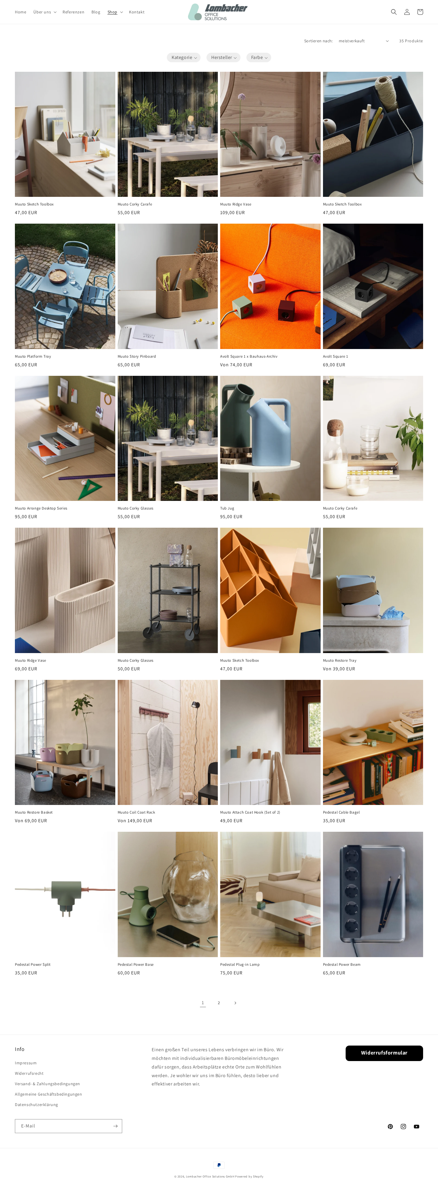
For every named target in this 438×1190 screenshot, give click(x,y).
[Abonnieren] (115, 1126)
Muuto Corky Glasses (135, 508)
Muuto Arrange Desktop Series (41, 508)
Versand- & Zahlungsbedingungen (47, 1083)
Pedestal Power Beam (342, 964)
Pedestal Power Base (136, 964)
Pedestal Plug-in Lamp (240, 964)
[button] (44, 12)
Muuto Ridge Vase (235, 204)
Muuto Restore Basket (34, 812)
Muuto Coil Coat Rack (136, 812)
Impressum (26, 1063)
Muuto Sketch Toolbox (34, 204)
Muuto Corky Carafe (135, 204)
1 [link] (203, 1002)
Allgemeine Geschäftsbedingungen (48, 1094)
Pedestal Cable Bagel (341, 812)
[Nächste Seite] (235, 1003)
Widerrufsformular (384, 1052)
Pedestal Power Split (33, 964)
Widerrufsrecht (29, 1073)
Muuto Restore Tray (340, 660)
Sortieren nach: (318, 40)
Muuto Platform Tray (33, 356)
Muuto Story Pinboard (137, 356)
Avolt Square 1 (335, 356)
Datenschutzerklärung (36, 1104)
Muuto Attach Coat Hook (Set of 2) (250, 812)
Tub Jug (227, 508)
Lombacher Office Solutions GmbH (210, 1176)
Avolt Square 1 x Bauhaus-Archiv (249, 356)
